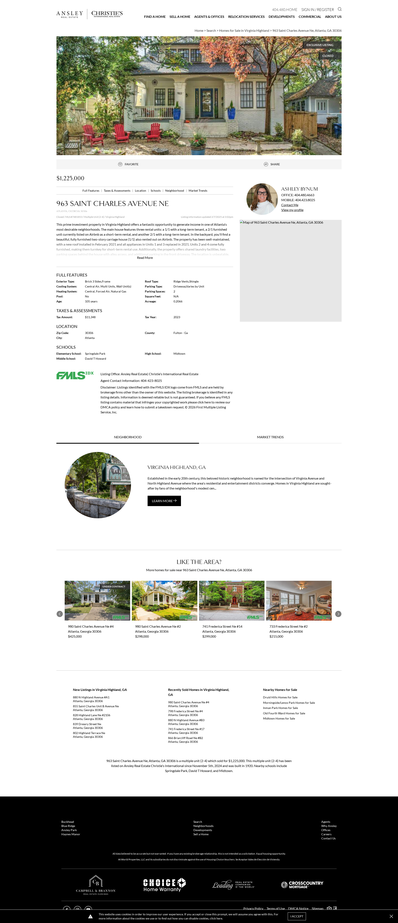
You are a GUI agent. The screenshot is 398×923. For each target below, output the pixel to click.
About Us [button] (333, 16)
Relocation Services (246, 16)
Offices (325, 830)
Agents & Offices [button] (209, 16)
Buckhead (67, 821)
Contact (289, 205)
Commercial (310, 16)
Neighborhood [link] (175, 190)
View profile (292, 210)
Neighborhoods (203, 826)
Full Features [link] (91, 190)
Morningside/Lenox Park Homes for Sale (289, 702)
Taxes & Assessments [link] (117, 190)
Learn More (162, 501)
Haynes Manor (70, 834)
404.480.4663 (304, 195)
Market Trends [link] (198, 190)
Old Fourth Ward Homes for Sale (284, 713)
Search (197, 821)
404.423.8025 (305, 200)
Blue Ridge (68, 826)
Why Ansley (329, 826)
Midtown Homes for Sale (279, 718)
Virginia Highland (115, 216)
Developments (282, 16)
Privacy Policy (253, 908)
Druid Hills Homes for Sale (280, 697)
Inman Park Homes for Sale (280, 708)
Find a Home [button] (155, 16)
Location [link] (141, 190)
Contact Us (328, 838)
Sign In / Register (317, 9)
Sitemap (317, 908)
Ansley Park (69, 830)
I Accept (296, 916)
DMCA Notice (298, 908)
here (219, 918)
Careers (326, 834)
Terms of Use (276, 908)
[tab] (127, 437)
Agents (325, 821)
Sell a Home (180, 16)
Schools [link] (156, 190)
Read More (145, 257)
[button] (291, 271)
